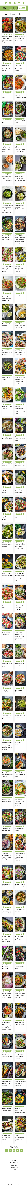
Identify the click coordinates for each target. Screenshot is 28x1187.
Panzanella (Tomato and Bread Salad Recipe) (7, 664)
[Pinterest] (10, 3)
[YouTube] (19, 3)
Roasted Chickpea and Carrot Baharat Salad (7, 95)
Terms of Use (14, 1167)
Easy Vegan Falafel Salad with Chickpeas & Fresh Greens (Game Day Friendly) (7, 745)
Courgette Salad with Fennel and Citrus (6, 517)
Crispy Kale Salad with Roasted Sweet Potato (20, 774)
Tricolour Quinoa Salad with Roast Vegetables (6, 716)
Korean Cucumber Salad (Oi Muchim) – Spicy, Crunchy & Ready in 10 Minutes (20, 995)
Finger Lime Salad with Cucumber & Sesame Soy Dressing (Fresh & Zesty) (19, 577)
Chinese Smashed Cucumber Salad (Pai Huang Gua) (6, 910)
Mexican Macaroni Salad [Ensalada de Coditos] (7, 352)
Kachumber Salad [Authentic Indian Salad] (19, 966)
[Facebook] (6, 3)
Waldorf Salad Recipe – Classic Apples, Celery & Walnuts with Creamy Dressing (19, 636)
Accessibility (14, 1170)
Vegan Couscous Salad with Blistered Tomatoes (7, 774)
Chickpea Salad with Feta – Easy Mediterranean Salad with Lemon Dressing (20, 857)
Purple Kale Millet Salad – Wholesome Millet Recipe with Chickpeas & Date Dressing (20, 239)
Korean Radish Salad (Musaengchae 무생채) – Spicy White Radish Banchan (7, 1026)
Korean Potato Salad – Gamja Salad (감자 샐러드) (20, 325)
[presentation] (7, 25)
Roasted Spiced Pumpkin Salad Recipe (6, 1137)
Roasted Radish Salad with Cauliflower (6, 966)
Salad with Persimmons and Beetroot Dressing (20, 1110)
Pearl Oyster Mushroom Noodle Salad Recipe (20, 490)
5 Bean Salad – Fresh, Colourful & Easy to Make (20, 352)
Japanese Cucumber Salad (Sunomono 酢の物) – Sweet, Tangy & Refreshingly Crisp (7, 209)
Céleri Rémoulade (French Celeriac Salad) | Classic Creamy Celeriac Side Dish (6, 995)
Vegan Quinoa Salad (20, 295)
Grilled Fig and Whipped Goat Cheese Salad (19, 937)
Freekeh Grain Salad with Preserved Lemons (7, 490)
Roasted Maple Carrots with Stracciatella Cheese (7, 1054)
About (14, 1160)
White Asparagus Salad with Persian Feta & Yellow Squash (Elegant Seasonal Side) (20, 546)
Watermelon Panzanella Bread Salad (6, 605)
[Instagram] (15, 3)
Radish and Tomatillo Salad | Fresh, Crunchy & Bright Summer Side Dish (20, 410)
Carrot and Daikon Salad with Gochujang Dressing (20, 95)
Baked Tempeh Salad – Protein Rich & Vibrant (20, 438)
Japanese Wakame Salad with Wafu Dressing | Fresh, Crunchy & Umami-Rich (20, 178)
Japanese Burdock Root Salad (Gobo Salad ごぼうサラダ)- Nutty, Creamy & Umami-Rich (7, 178)
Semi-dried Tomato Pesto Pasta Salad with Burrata (20, 38)
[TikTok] (24, 3)
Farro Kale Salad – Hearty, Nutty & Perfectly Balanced (7, 237)
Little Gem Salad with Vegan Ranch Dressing (7, 544)
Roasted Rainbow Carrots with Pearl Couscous (7, 1083)
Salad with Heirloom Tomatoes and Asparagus (20, 1083)
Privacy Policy (14, 1165)
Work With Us (14, 1163)
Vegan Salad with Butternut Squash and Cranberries (19, 1024)
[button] (3, 34)
